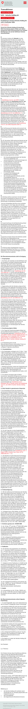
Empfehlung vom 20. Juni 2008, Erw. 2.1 (11, 113)
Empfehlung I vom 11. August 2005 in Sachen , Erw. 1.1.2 (14, 452)
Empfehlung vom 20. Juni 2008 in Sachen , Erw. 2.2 (14, 334)
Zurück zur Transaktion (7, 18)
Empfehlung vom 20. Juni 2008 (10, 100)
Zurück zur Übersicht (6, 12)
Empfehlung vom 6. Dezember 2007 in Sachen (11, 382)
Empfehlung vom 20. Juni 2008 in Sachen (14, 385)
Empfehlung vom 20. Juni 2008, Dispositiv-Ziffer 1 (13, 123)
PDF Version (4, 25)
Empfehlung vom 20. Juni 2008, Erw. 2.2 (11, 297)
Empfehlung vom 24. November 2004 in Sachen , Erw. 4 (13, 339)
